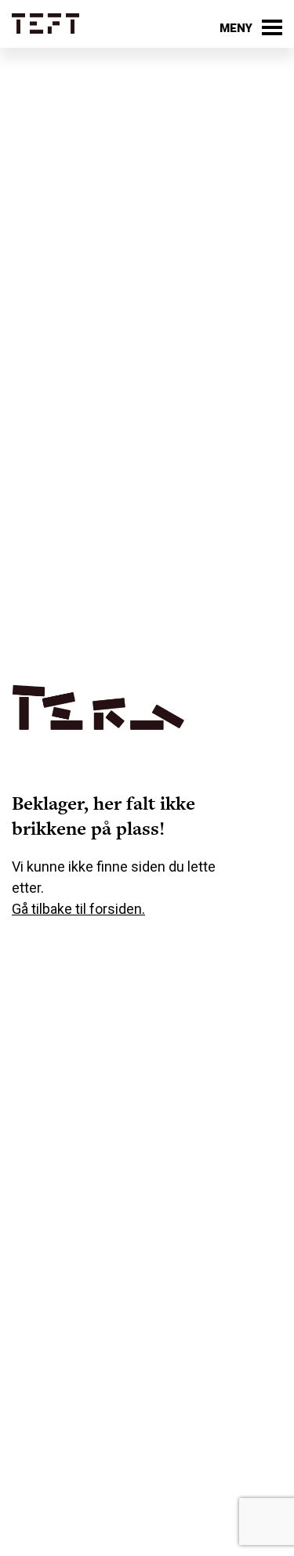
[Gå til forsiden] (45, 24)
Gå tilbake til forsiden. (78, 909)
